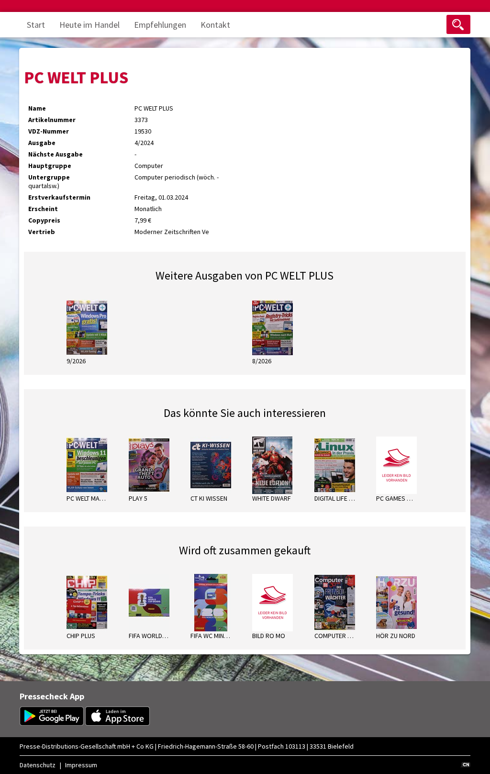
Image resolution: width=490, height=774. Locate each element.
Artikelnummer (52, 119)
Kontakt (215, 24)
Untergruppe (49, 177)
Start (36, 24)
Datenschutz (38, 765)
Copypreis (44, 220)
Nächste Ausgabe (55, 154)
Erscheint (43, 208)
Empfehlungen (160, 24)
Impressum (81, 765)
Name (37, 108)
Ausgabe (42, 142)
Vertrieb (41, 231)
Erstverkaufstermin (59, 197)
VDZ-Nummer (48, 131)
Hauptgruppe (49, 165)
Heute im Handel (89, 24)
